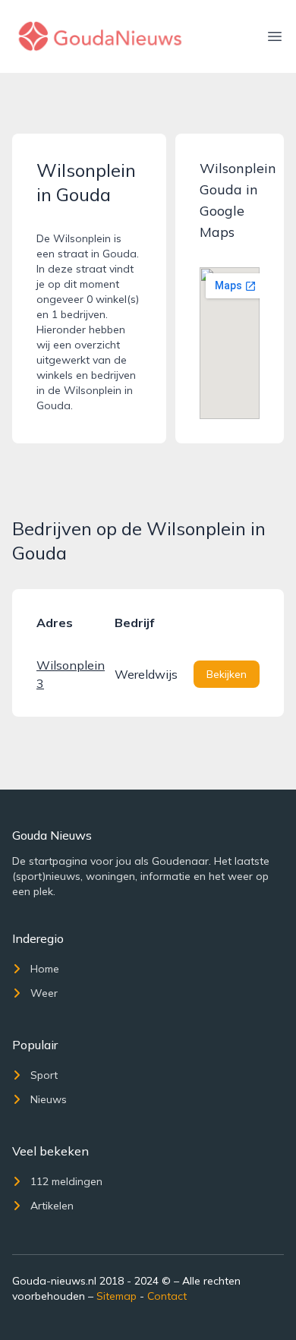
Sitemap (116, 1296)
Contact (167, 1296)
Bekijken (226, 674)
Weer (44, 993)
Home (44, 969)
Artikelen (52, 1205)
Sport (44, 1075)
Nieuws (48, 1099)
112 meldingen (66, 1181)
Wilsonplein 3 (69, 674)
